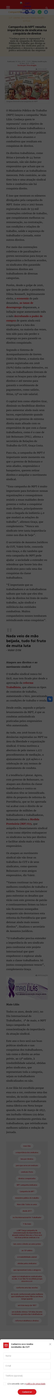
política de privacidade (35, 1383)
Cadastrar (27, 1392)
